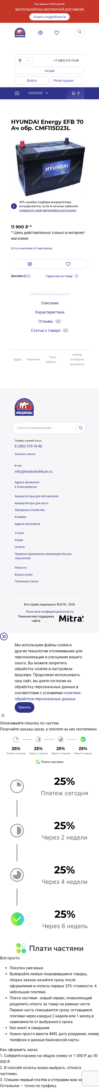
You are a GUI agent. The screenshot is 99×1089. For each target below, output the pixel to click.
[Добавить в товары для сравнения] (30, 264)
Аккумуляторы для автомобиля (36, 496)
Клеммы (20, 517)
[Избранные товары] (57, 32)
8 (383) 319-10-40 (28, 446)
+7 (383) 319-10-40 (66, 60)
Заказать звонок (25, 454)
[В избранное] (68, 264)
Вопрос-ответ (24, 574)
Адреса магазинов (27, 524)
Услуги (19, 533)
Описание (49, 303)
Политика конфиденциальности (50, 611)
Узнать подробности (49, 17)
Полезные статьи (26, 581)
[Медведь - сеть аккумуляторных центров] (20, 32)
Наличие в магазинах (49, 294)
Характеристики (49, 312)
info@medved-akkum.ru (33, 471)
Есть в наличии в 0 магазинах (31, 248)
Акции (50, 71)
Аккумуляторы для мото (31, 503)
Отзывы (48, 321)
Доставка (18, 276)
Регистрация (63, 80)
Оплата (20, 547)
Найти (80, 428)
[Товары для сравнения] (41, 32)
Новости (20, 567)
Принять (24, 707)
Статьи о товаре (48, 330)
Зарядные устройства (30, 510)
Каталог (36, 93)
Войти (32, 80)
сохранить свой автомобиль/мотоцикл (47, 210)
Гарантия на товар (59, 276)
